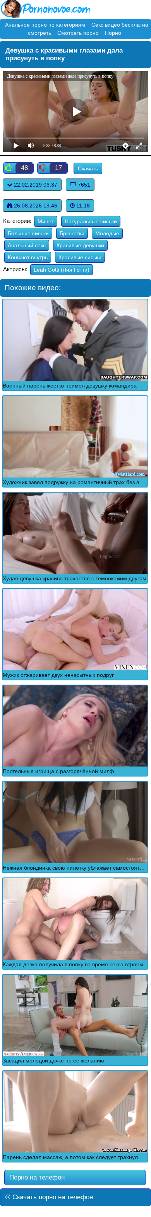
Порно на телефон (36, 1177)
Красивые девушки (80, 245)
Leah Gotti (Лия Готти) (61, 270)
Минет (46, 221)
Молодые (107, 233)
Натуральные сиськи (91, 221)
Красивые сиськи (79, 257)
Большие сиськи (28, 233)
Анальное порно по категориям (45, 25)
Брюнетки (72, 233)
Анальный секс (27, 245)
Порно (113, 33)
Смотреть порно (78, 33)
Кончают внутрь (28, 257)
